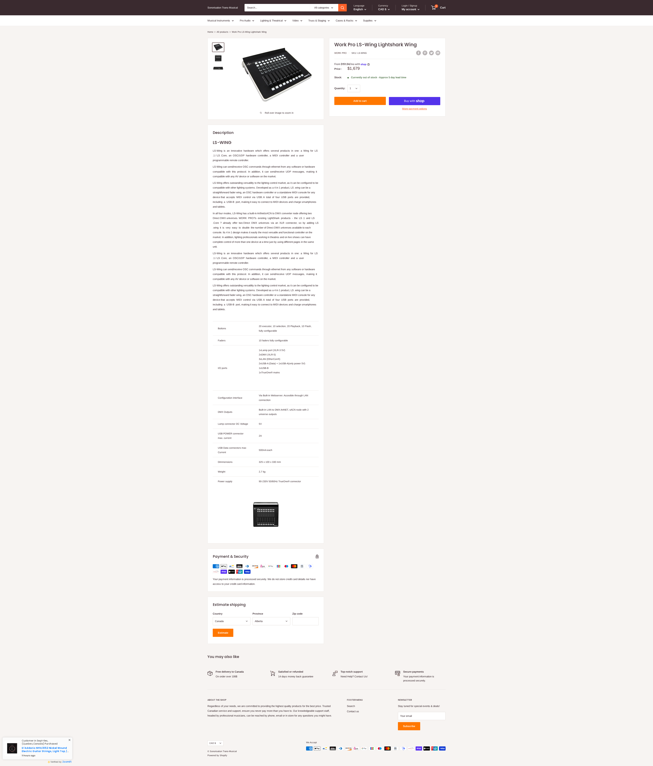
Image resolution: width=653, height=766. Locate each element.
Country (217, 613)
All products (222, 32)
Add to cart (360, 101)
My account (409, 9)
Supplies (368, 20)
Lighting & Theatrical (271, 20)
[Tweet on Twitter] (431, 52)
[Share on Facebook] (418, 52)
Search (351, 706)
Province (258, 613)
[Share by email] (438, 52)
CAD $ (212, 743)
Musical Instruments (218, 20)
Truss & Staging (317, 20)
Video (295, 20)
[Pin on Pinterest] (425, 52)
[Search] (342, 7)
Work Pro (340, 53)
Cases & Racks (344, 20)
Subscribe (409, 726)
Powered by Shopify (217, 755)
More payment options (414, 108)
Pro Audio (245, 20)
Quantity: (339, 88)
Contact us (353, 711)
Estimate (223, 632)
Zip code (297, 613)
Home (210, 32)
